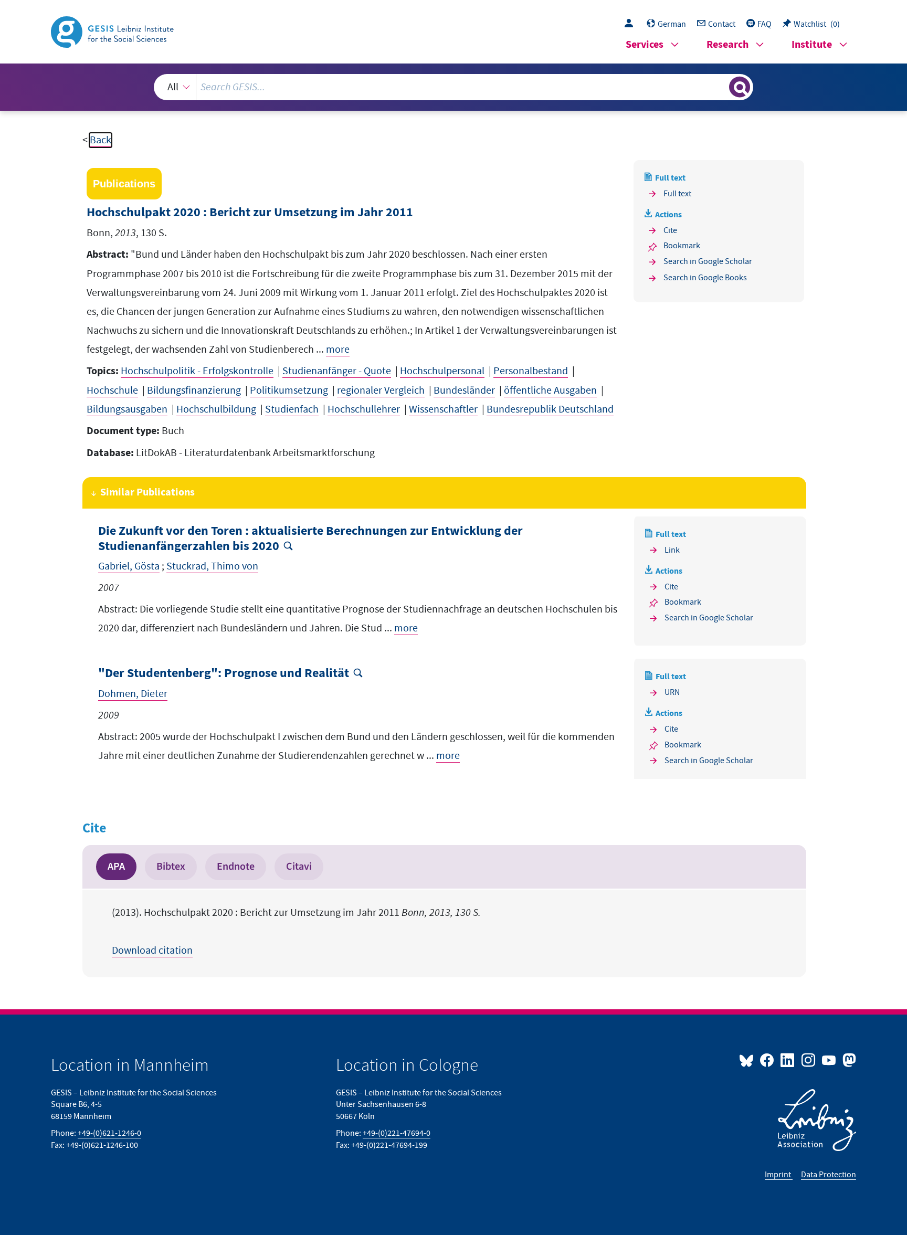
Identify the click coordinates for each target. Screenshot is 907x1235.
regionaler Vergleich (381, 390)
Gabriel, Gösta (129, 566)
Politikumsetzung (289, 390)
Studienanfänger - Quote (336, 371)
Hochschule (112, 390)
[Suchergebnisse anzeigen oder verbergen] (739, 87)
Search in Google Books (705, 277)
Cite (670, 230)
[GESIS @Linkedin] (788, 1059)
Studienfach (292, 409)
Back (100, 140)
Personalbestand (530, 371)
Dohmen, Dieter (132, 694)
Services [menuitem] (644, 45)
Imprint (779, 1174)
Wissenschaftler (443, 409)
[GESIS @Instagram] (808, 1059)
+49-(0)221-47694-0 (396, 1133)
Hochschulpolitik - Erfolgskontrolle (197, 371)
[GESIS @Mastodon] (848, 1059)
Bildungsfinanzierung (194, 390)
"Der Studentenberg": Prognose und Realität (223, 673)
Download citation (152, 950)
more (338, 349)
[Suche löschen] (720, 87)
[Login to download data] (631, 24)
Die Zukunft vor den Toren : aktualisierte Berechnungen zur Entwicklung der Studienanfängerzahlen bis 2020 (310, 539)
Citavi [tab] (299, 866)
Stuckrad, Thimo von (212, 566)
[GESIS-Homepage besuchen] (113, 31)
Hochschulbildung (216, 409)
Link (672, 550)
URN (672, 692)
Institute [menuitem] (812, 45)
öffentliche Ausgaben (550, 390)
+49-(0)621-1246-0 (109, 1133)
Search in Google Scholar (707, 261)
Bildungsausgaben (127, 409)
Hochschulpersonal (442, 371)
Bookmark (681, 245)
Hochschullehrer (364, 409)
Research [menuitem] (727, 45)
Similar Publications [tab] (147, 492)
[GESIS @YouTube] (829, 1059)
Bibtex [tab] (170, 866)
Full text (677, 193)
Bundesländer (464, 390)
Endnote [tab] (236, 866)
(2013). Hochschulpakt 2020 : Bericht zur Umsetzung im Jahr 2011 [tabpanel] (296, 931)
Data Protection (828, 1174)
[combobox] (453, 87)
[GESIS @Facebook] (767, 1059)
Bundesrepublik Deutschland (550, 409)
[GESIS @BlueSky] (748, 1059)
